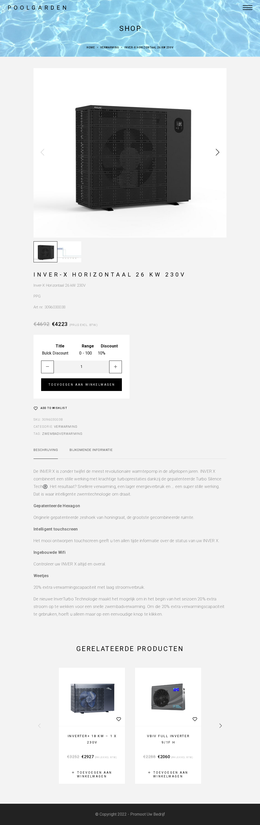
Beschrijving (46, 450)
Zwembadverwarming (62, 434)
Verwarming (109, 47)
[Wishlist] (118, 719)
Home (91, 47)
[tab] (46, 453)
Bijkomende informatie (91, 450)
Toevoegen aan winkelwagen (81, 384)
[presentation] (42, 153)
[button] (92, 774)
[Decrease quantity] (47, 367)
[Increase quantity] (115, 367)
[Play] (45, 251)
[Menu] (247, 7)
